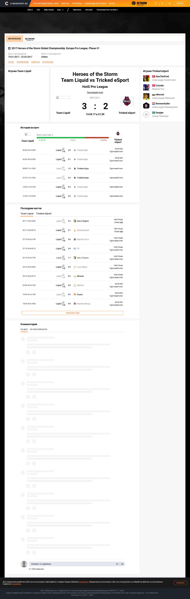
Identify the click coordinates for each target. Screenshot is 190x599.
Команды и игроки (95, 3)
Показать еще (73, 313)
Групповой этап (95, 92)
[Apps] (155, 3)
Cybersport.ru (76, 595)
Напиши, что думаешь (41, 564)
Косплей (88, 10)
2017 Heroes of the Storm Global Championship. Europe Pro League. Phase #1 (55, 48)
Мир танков (49, 10)
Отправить (122, 564)
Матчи (65, 3)
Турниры (77, 3)
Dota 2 (30, 10)
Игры (112, 3)
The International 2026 (46, 3)
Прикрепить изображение (117, 564)
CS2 (38, 10)
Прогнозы (77, 10)
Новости (35, 62)
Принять (180, 583)
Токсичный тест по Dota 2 (107, 10)
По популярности (38, 329)
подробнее (83, 582)
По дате (24, 329)
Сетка (11, 62)
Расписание (23, 62)
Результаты (47, 62)
